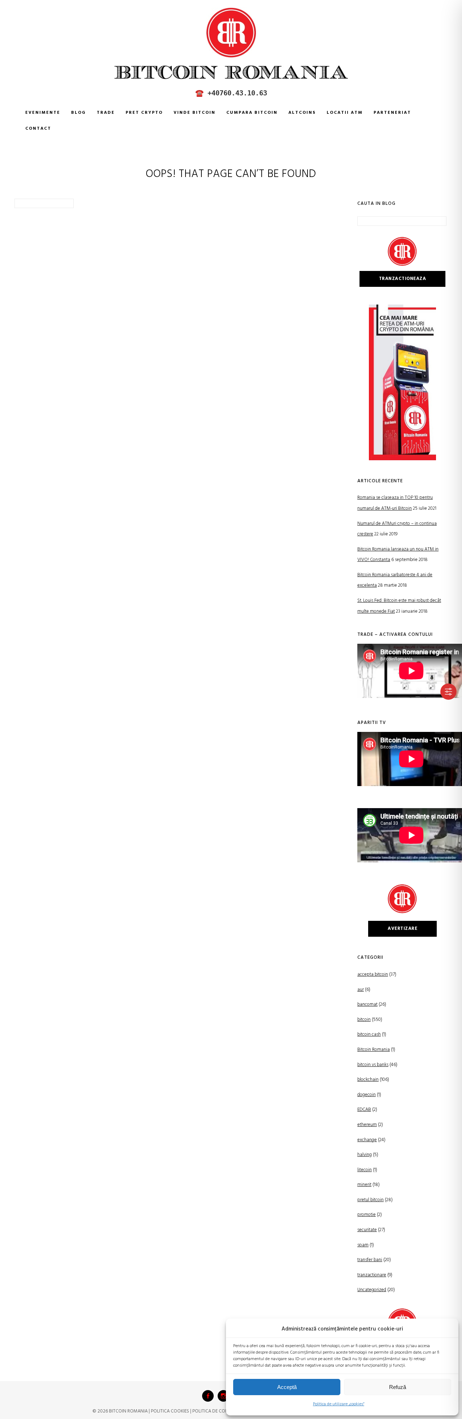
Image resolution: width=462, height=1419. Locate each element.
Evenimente (42, 112)
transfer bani (369, 1260)
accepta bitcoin (372, 974)
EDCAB (364, 1109)
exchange (367, 1140)
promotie (366, 1215)
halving (364, 1155)
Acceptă (287, 1387)
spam (363, 1245)
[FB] (208, 1396)
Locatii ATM (345, 112)
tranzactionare (371, 1275)
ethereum (367, 1125)
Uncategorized (371, 1290)
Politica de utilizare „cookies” (338, 1404)
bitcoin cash (369, 1034)
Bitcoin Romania (373, 1049)
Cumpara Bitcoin (252, 112)
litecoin (364, 1170)
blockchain (368, 1079)
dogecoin (366, 1095)
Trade (106, 112)
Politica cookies (170, 1411)
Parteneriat (392, 112)
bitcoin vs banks (372, 1065)
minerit (364, 1185)
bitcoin (364, 1019)
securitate (367, 1230)
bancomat (367, 1004)
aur (360, 989)
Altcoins (302, 112)
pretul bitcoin (370, 1200)
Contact (38, 128)
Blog (78, 112)
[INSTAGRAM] (223, 1396)
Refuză (397, 1387)
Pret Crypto (144, 112)
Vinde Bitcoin (194, 112)
